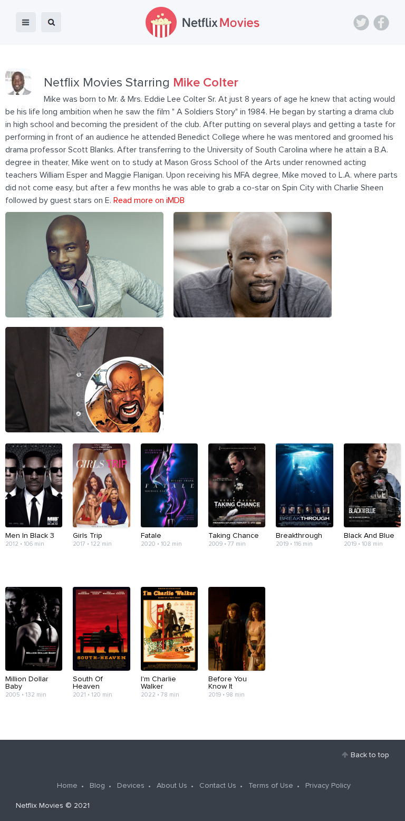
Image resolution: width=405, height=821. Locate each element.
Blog (97, 785)
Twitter (361, 23)
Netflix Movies (39, 805)
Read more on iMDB (149, 200)
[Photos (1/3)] (84, 315)
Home (67, 785)
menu (26, 22)
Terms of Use (270, 785)
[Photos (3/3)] (84, 430)
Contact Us (217, 785)
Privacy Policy (328, 785)
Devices (130, 785)
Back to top (370, 755)
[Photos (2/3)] (252, 315)
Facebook (381, 23)
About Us (172, 785)
